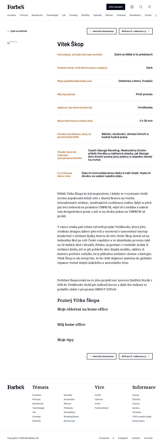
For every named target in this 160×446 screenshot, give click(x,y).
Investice (11, 15)
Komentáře (69, 399)
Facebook (104, 438)
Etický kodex (138, 421)
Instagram (123, 438)
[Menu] (149, 7)
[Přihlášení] (132, 7)
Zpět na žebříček (18, 31)
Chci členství (116, 7)
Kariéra (136, 408)
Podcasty (121, 15)
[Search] (141, 7)
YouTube (148, 438)
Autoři (98, 395)
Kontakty (136, 412)
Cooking (73, 15)
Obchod (99, 399)
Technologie (52, 15)
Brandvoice (69, 421)
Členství (136, 399)
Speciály (97, 15)
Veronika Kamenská (103, 31)
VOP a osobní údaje (141, 416)
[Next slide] (156, 15)
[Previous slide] (4, 15)
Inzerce (136, 403)
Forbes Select (101, 408)
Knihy (97, 403)
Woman (109, 15)
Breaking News (71, 416)
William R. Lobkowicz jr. (134, 31)
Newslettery (135, 15)
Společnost (37, 15)
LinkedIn (136, 438)
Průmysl (24, 15)
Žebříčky (85, 15)
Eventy (148, 15)
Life (64, 15)
